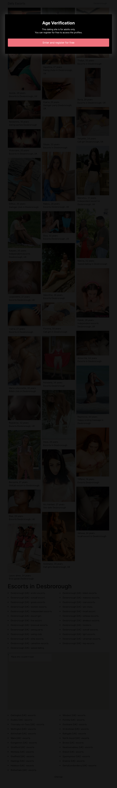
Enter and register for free (58, 42)
